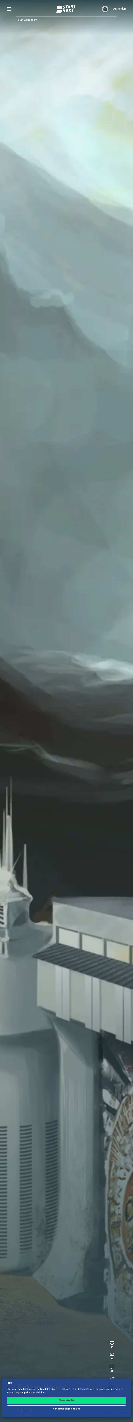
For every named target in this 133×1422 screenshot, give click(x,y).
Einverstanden (67, 1400)
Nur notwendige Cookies (66, 1409)
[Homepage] (66, 9)
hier (43, 1393)
